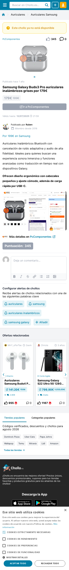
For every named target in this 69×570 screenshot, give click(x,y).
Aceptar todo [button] (18, 563)
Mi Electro (8, 376)
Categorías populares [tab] (43, 417)
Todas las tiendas (13, 450)
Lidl (43, 443)
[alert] (34, 538)
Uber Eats (29, 436)
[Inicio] (3, 14)
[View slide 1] (34, 62)
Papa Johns (46, 436)
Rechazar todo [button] (50, 563)
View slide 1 (34, 77)
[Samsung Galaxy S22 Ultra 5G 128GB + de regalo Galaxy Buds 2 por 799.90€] (51, 374)
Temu (21, 443)
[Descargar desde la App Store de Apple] (22, 503)
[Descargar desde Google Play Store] (45, 503)
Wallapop (8, 443)
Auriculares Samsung (44, 14)
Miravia (33, 443)
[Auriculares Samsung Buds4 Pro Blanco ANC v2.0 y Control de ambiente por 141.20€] (18, 374)
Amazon (54, 443)
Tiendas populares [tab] (14, 417)
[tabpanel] (34, 437)
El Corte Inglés (44, 376)
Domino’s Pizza (11, 436)
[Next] (65, 375)
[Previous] (4, 375)
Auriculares (18, 14)
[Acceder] (63, 5)
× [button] (65, 510)
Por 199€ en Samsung (16, 136)
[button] (34, 557)
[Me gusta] (6, 403)
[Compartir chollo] (55, 5)
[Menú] (5, 5)
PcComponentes (11, 39)
